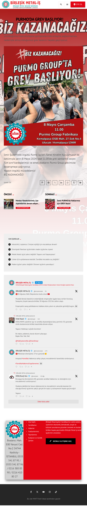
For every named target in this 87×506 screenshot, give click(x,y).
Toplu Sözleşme (63, 208)
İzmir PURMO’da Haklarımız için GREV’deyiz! (68, 202)
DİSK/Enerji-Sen (21, 376)
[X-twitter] (37, 492)
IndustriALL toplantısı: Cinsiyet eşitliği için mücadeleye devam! (34, 244)
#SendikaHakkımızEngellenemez (27, 363)
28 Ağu (42, 376)
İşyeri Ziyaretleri (23, 208)
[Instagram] (50, 492)
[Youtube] (43, 492)
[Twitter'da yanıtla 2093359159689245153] (17, 396)
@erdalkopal (31, 319)
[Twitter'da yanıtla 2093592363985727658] (17, 344)
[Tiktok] (56, 492)
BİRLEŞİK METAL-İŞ (23, 291)
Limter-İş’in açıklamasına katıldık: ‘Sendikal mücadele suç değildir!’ (35, 259)
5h (46, 291)
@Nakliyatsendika (22, 341)
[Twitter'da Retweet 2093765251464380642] (21, 309)
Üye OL (77, 4)
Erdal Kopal (20, 319)
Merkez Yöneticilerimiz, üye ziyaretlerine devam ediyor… (27, 202)
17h (46, 351)
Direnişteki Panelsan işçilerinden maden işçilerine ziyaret (32, 249)
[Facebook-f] (31, 492)
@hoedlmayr (33, 341)
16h (38, 319)
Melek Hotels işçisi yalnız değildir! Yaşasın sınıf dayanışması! (33, 254)
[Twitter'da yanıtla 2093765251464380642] (17, 309)
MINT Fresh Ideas (39, 499)
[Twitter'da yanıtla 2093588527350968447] (17, 366)
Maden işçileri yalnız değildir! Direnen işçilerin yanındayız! (33, 264)
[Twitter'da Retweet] (14, 316)
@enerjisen (34, 376)
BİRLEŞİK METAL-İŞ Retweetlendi (25, 316)
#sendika (25, 358)
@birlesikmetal (38, 291)
